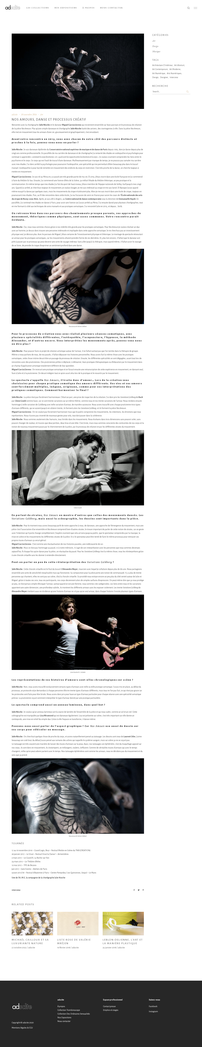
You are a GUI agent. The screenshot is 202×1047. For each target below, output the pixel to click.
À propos (61, 1006)
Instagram (153, 1011)
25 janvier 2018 (109, 947)
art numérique (158, 73)
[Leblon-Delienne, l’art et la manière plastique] (123, 923)
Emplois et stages (110, 1010)
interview (16, 890)
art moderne (174, 69)
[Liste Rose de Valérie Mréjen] (78, 923)
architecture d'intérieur (162, 65)
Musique (156, 51)
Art (41, 114)
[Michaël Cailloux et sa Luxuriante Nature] (32, 923)
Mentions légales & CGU (22, 1028)
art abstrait (179, 65)
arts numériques (174, 73)
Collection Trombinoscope (68, 1010)
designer (164, 77)
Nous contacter (63, 1021)
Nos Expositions (64, 1017)
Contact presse (109, 1006)
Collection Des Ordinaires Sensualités (73, 1014)
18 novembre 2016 (29, 114)
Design (155, 46)
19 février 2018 (63, 947)
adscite (15, 114)
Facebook (153, 1006)
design (155, 77)
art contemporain (160, 69)
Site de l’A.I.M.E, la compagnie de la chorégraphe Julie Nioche (38, 878)
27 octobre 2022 (19, 947)
